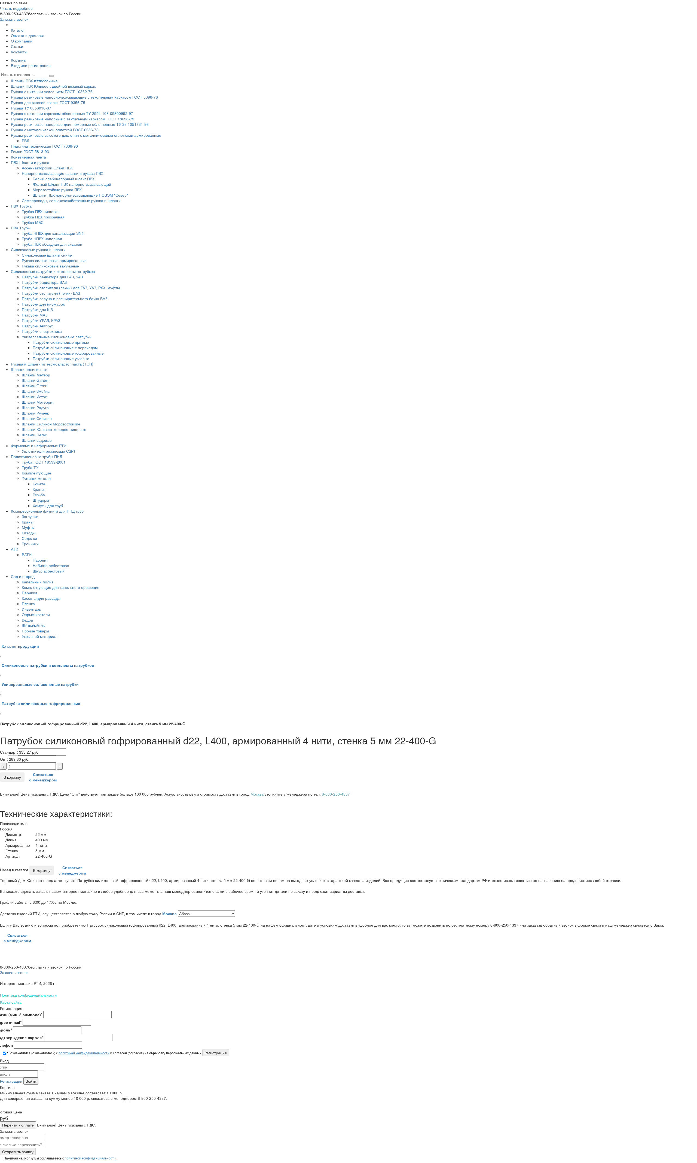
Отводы (28, 532)
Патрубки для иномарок (43, 304)
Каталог (18, 30)
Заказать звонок (14, 19)
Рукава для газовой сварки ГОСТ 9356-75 (48, 102)
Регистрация (11, 1081)
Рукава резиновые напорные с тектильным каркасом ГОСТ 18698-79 (72, 118)
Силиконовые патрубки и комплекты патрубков (53, 271)
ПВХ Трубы (20, 227)
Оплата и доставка (27, 35)
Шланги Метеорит (38, 402)
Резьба (39, 494)
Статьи (17, 46)
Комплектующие (36, 473)
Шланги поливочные (29, 369)
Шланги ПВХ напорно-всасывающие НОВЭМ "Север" (80, 195)
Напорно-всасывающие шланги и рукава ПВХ (62, 173)
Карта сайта (11, 1002)
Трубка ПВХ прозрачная (43, 217)
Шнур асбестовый (49, 571)
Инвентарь (31, 609)
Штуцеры (41, 500)
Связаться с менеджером (43, 777)
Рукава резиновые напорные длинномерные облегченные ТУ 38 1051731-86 (80, 124)
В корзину (12, 777)
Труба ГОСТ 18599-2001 (44, 462)
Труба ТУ (30, 467)
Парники (29, 592)
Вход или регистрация (31, 65)
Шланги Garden (36, 380)
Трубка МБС (33, 222)
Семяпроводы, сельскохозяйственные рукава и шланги (71, 200)
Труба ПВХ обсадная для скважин (52, 244)
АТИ (14, 549)
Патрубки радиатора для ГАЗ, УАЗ (52, 276)
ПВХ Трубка (21, 206)
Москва (170, 913)
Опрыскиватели (36, 614)
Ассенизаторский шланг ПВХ (47, 168)
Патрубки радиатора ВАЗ (44, 282)
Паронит (40, 560)
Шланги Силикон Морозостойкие (51, 424)
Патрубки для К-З (37, 309)
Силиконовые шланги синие (47, 255)
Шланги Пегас (34, 434)
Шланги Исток (34, 396)
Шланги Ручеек (35, 413)
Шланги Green (34, 385)
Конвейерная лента (28, 157)
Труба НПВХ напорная (42, 238)
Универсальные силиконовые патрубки (56, 336)
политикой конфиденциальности (84, 1053)
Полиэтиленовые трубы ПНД (36, 456)
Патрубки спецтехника (42, 331)
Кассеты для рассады (41, 598)
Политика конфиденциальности (28, 995)
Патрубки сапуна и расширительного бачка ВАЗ (64, 298)
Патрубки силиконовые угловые (61, 358)
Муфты (28, 527)
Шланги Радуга (35, 407)
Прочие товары (35, 631)
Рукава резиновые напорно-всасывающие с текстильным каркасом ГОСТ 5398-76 (84, 97)
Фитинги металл (36, 478)
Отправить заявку (17, 1151)
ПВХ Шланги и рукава (30, 162)
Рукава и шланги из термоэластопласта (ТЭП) (52, 364)
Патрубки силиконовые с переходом (65, 347)
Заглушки (30, 516)
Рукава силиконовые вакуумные (50, 266)
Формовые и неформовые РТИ (38, 445)
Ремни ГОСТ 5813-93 (30, 151)
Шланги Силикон (37, 418)
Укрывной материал (39, 636)
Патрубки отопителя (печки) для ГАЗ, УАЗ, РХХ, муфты (71, 287)
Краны (38, 489)
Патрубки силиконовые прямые (61, 342)
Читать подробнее (16, 8)
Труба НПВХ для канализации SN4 (53, 233)
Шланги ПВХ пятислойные (34, 80)
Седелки (29, 538)
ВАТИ (27, 554)
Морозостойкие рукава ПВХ (57, 189)
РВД (25, 140)
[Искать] (51, 76)
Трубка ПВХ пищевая (41, 211)
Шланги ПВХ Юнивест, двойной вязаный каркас (53, 86)
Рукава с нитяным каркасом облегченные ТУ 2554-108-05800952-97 (72, 113)
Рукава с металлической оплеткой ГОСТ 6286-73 (55, 129)
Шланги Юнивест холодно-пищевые (54, 429)
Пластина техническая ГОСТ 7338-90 (44, 146)
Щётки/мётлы (33, 625)
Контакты (19, 51)
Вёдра (27, 620)
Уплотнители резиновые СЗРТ (49, 451)
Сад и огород (23, 576)
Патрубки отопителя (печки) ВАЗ (51, 293)
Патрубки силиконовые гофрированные (68, 353)
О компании (21, 41)
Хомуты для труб (48, 505)
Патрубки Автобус (38, 325)
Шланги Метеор (36, 374)
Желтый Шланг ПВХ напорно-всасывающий (72, 184)
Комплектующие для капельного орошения (60, 587)
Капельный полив (37, 581)
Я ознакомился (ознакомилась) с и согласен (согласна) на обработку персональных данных (103, 1053)
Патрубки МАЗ (34, 315)
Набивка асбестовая (51, 565)
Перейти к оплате (18, 1125)
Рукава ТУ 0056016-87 (31, 108)
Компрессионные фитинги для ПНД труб (47, 511)
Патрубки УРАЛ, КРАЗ (41, 320)
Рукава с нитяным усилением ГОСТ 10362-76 (52, 91)
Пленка (28, 603)
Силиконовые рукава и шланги (38, 249)
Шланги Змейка (36, 391)
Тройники (30, 543)
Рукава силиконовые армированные (54, 260)
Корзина (18, 60)
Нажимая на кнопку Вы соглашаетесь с (59, 1158)
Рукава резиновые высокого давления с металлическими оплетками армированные (86, 135)
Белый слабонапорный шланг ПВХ (63, 178)
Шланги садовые (37, 440)
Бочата (39, 483)
